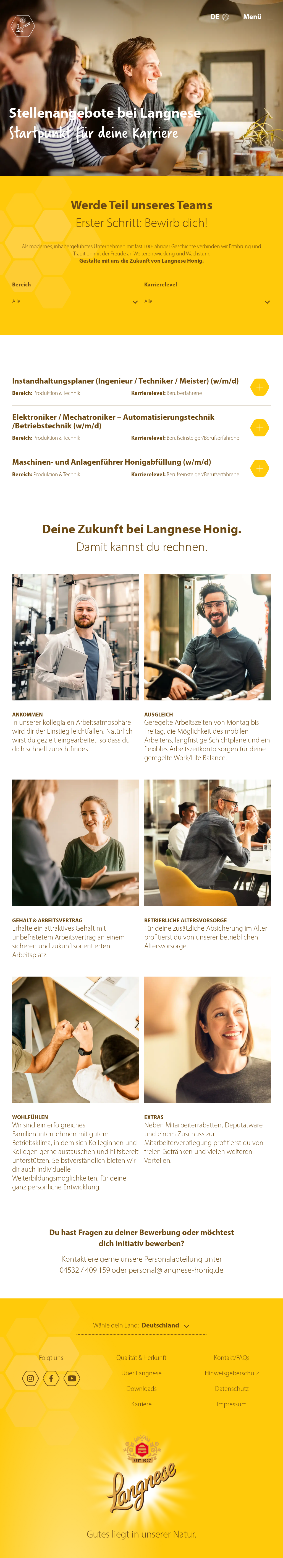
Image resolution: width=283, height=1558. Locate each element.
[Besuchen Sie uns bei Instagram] (30, 1378)
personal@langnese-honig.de (176, 1271)
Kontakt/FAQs (232, 1358)
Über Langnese (141, 1373)
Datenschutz (232, 1389)
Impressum (232, 1404)
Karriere (141, 1404)
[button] (220, 17)
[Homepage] (22, 26)
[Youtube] (72, 1378)
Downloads (141, 1389)
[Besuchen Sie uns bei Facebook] (51, 1378)
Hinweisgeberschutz (232, 1373)
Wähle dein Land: (116, 1326)
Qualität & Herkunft (141, 1358)
